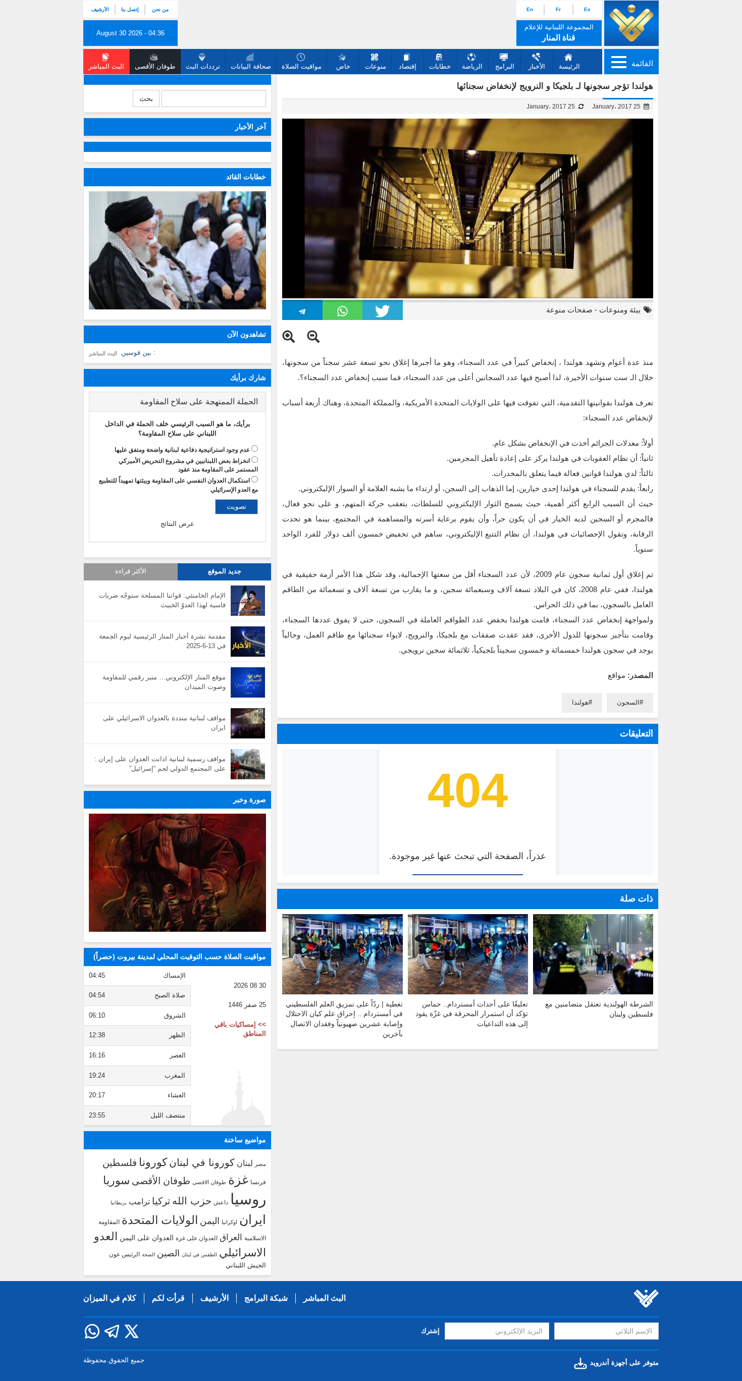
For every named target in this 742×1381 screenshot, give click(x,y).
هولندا (580, 702)
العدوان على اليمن (147, 1238)
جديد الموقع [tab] (224, 571)
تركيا (161, 1201)
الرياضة (472, 66)
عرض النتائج (177, 523)
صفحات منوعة (569, 309)
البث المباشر (103, 353)
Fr (558, 9)
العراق (231, 1237)
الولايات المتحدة (160, 1220)
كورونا (153, 1162)
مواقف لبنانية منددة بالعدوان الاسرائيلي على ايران (164, 722)
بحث (146, 98)
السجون (628, 702)
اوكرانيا (229, 1222)
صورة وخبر (249, 799)
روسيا (248, 1199)
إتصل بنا (130, 9)
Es (587, 9)
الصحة (148, 1254)
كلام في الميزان (109, 1298)
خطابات (440, 66)
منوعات (375, 66)
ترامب (139, 1201)
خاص (343, 66)
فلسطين (119, 1162)
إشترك (430, 1331)
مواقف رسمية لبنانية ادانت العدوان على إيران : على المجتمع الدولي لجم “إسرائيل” (160, 763)
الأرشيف (100, 9)
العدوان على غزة (197, 1238)
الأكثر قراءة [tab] (130, 571)
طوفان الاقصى (209, 1182)
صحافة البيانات (251, 66)
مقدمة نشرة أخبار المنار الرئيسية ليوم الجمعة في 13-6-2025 (162, 641)
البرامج (504, 66)
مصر (260, 1164)
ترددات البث (203, 66)
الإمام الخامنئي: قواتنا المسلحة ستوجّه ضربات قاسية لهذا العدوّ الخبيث (162, 600)
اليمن (210, 1221)
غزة (238, 1180)
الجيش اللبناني (246, 1265)
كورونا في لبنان (202, 1162)
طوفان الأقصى (161, 1181)
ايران (252, 1219)
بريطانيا (119, 1202)
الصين (168, 1253)
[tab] (177, 401)
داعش (221, 1202)
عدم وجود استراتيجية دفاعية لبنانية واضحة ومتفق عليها (182, 449)
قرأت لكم (168, 1298)
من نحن (160, 9)
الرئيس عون (124, 1254)
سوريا (116, 1180)
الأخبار (536, 66)
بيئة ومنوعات (620, 309)
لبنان (245, 1162)
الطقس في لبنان (199, 1254)
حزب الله (191, 1200)
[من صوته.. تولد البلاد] (177, 873)
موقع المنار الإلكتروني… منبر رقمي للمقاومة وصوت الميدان (164, 681)
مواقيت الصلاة (302, 66)
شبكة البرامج (266, 1298)
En (529, 9)
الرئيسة (569, 66)
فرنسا (258, 1182)
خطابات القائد (246, 177)
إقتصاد (407, 66)
